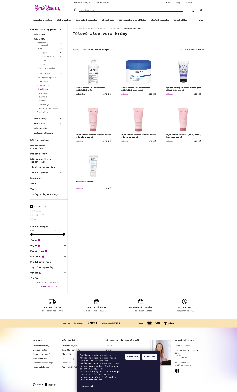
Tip (37, 219)
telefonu (141, 311)
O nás (168, 3)
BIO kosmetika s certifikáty (40, 160)
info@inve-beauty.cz (82, 3)
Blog (178, 3)
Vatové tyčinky (42, 112)
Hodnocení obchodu (41, 367)
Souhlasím (149, 356)
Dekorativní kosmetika (37, 147)
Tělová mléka (42, 97)
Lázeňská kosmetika (42, 167)
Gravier (109, 350)
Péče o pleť (39, 34)
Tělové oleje (41, 100)
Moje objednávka (40, 358)
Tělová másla (42, 93)
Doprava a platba (40, 350)
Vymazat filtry (46, 286)
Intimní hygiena (42, 52)
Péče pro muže (40, 128)
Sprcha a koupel (43, 74)
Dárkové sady (38, 153)
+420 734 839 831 (102, 3)
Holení (39, 49)
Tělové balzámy (43, 85)
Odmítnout (132, 356)
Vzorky (34, 188)
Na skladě (40, 206)
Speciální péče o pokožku (47, 77)
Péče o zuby (39, 123)
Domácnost (36, 178)
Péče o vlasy (40, 118)
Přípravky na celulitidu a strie (46, 69)
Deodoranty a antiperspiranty (43, 44)
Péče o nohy (41, 60)
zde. (101, 379)
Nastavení (87, 386)
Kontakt (189, 3)
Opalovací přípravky (43, 133)
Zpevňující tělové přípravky (47, 108)
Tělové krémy (43, 89)
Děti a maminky (40, 140)
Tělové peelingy (43, 104)
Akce (33, 183)
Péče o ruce (41, 64)
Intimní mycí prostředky (46, 56)
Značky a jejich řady (44, 194)
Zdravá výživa (39, 172)
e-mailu (149, 311)
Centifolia (109, 345)
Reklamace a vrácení (41, 354)
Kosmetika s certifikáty (71, 350)
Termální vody (42, 81)
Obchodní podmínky (41, 345)
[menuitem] (42, 20)
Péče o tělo (39, 39)
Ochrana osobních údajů (43, 363)
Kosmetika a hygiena (43, 29)
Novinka (39, 215)
